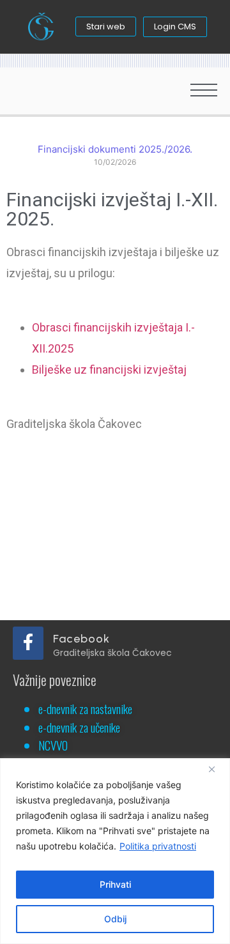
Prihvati (115, 884)
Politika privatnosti (157, 846)
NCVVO (53, 745)
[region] (115, 851)
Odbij (115, 918)
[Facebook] (28, 643)
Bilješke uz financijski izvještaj (109, 369)
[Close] (216, 769)
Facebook (81, 639)
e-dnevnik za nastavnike (85, 708)
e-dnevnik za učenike (79, 727)
